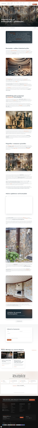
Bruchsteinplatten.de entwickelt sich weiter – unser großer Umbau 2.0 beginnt (18, 361)
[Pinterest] (31, 418)
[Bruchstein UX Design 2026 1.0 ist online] (7, 355)
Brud (11, 32)
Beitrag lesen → (15, 366)
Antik (14, 34)
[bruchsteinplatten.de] (3, 3)
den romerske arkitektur (14, 50)
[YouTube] (29, 418)
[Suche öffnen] (28, 4)
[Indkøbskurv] (31, 4)
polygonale (10, 97)
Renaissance (9, 145)
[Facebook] (26, 418)
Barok (13, 145)
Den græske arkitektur (8, 78)
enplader (13, 32)
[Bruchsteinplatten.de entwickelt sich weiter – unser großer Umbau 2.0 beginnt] (19, 355)
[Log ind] (30, 4)
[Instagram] (28, 418)
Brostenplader (18, 38)
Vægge (27, 52)
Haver (16, 148)
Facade (16, 81)
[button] (8, 2)
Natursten (28, 51)
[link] (32, 400)
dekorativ (24, 217)
